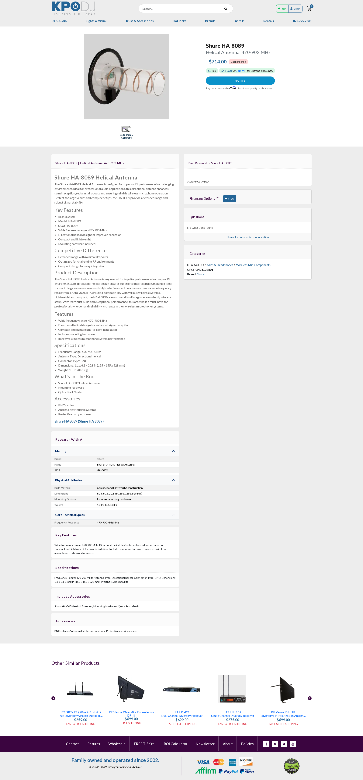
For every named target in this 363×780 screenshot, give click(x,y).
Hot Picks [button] (179, 21)
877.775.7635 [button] (302, 21)
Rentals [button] (268, 21)
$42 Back (227, 70)
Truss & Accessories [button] (139, 21)
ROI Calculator (175, 744)
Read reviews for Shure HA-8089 (209, 163)
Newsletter (205, 744)
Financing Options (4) (204, 198)
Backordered (238, 61)
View (230, 198)
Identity (60, 451)
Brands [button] (210, 21)
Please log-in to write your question (248, 237)
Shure (200, 274)
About (228, 744)
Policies (247, 744)
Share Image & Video (198, 181)
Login (297, 8)
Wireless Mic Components (253, 265)
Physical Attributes (68, 480)
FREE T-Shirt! (144, 744)
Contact (72, 744)
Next (310, 698)
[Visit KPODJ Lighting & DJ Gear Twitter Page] (284, 744)
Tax (212, 70)
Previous (53, 698)
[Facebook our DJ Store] (266, 744)
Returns (93, 744)
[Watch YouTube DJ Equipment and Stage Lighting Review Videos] (293, 744)
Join (284, 8)
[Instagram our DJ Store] (275, 744)
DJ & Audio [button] (59, 21)
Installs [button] (239, 21)
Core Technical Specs (70, 514)
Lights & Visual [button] (96, 21)
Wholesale (117, 744)
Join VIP (241, 70)
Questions (196, 217)
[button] (126, 133)
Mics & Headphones (220, 265)
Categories (197, 254)
